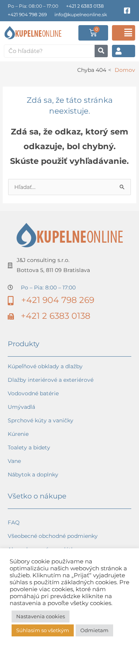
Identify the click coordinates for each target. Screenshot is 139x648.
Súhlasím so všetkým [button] (42, 630)
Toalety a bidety (29, 447)
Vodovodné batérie (33, 393)
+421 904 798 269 (27, 14)
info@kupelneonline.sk (80, 14)
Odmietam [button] (94, 630)
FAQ (14, 522)
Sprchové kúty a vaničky (40, 420)
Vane (14, 461)
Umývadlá (21, 407)
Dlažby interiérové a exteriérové (50, 380)
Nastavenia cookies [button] (40, 616)
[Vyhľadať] (101, 51)
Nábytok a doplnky (33, 474)
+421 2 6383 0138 (85, 6)
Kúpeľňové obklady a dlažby (45, 366)
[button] (123, 32)
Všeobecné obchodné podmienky (53, 536)
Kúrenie (18, 434)
